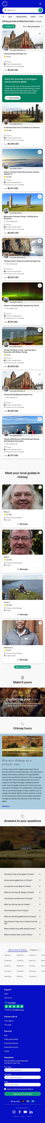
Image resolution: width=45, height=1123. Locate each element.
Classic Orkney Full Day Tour (21, 955)
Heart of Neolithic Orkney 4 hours (33, 960)
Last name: (7, 1074)
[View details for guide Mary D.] (22, 506)
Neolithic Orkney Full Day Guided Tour (9, 976)
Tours (10, 16)
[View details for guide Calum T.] (22, 596)
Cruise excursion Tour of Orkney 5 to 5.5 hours (9, 960)
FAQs (6, 994)
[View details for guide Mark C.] (22, 551)
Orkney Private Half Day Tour (33, 955)
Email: (6, 1082)
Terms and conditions (16, 1116)
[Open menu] (40, 3)
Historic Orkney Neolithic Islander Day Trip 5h (21, 976)
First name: (8, 1067)
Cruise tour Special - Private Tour (21, 960)
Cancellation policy (29, 1116)
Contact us (8, 998)
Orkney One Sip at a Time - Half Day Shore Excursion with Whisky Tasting (33, 966)
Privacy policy (23, 1116)
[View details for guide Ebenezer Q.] (22, 641)
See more (6, 806)
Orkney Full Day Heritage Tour (9, 971)
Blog (5, 1035)
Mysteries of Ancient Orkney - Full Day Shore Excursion (21, 966)
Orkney (33, 16)
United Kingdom (21, 16)
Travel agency (9, 1021)
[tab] (18, 950)
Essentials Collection (11, 1043)
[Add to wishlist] (40, 34)
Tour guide (7, 1025)
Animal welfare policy (11, 1047)
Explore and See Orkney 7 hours (9, 966)
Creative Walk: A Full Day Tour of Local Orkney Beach (21, 971)
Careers (6, 1051)
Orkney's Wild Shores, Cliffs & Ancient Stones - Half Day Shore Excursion (33, 971)
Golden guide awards (11, 1039)
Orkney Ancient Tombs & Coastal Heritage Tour (33, 976)
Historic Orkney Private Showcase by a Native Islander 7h (9, 955)
